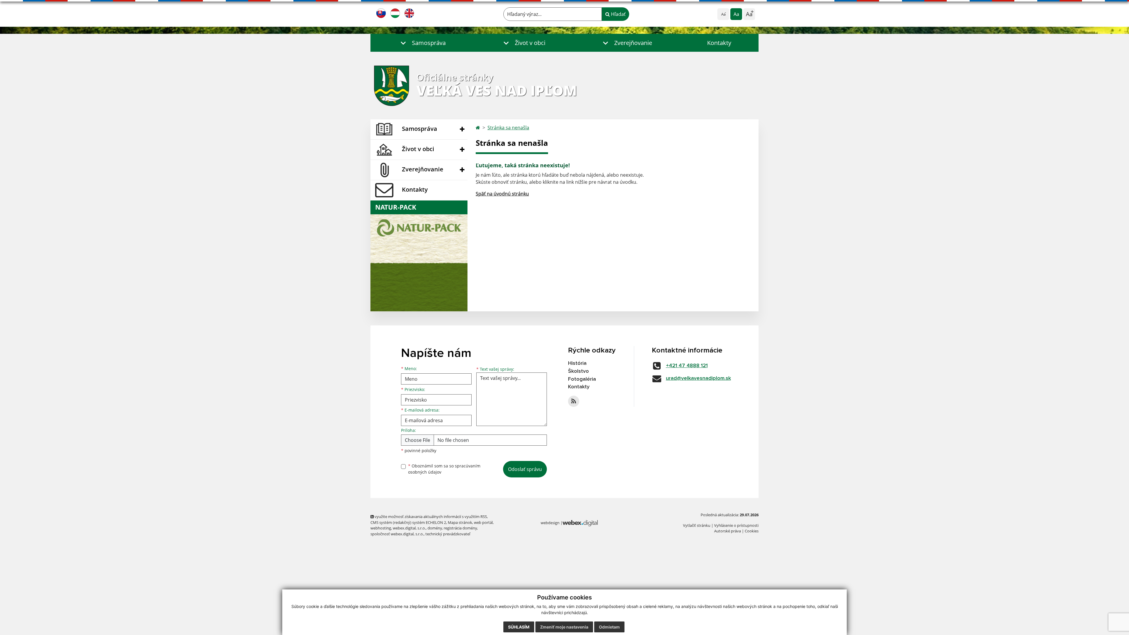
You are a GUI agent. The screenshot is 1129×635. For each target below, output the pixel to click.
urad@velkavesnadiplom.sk (698, 378)
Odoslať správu (525, 469)
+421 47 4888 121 (687, 365)
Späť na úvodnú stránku (502, 193)
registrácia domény (460, 528)
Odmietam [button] (609, 626)
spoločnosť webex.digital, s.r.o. (397, 534)
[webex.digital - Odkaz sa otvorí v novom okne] (580, 522)
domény (434, 528)
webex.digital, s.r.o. (409, 528)
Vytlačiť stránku (696, 525)
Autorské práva (727, 531)
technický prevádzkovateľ (447, 534)
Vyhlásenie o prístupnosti (736, 525)
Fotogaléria (582, 379)
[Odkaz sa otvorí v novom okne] (573, 401)
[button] (421, 43)
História (577, 363)
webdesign (550, 522)
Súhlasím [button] (519, 626)
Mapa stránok (460, 522)
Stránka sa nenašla (508, 127)
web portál (483, 522)
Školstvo (578, 371)
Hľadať (618, 14)
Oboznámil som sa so (444, 469)
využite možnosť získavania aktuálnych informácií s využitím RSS (430, 516)
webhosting (380, 528)
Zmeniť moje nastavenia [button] (564, 626)
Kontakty (719, 43)
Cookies (752, 531)
